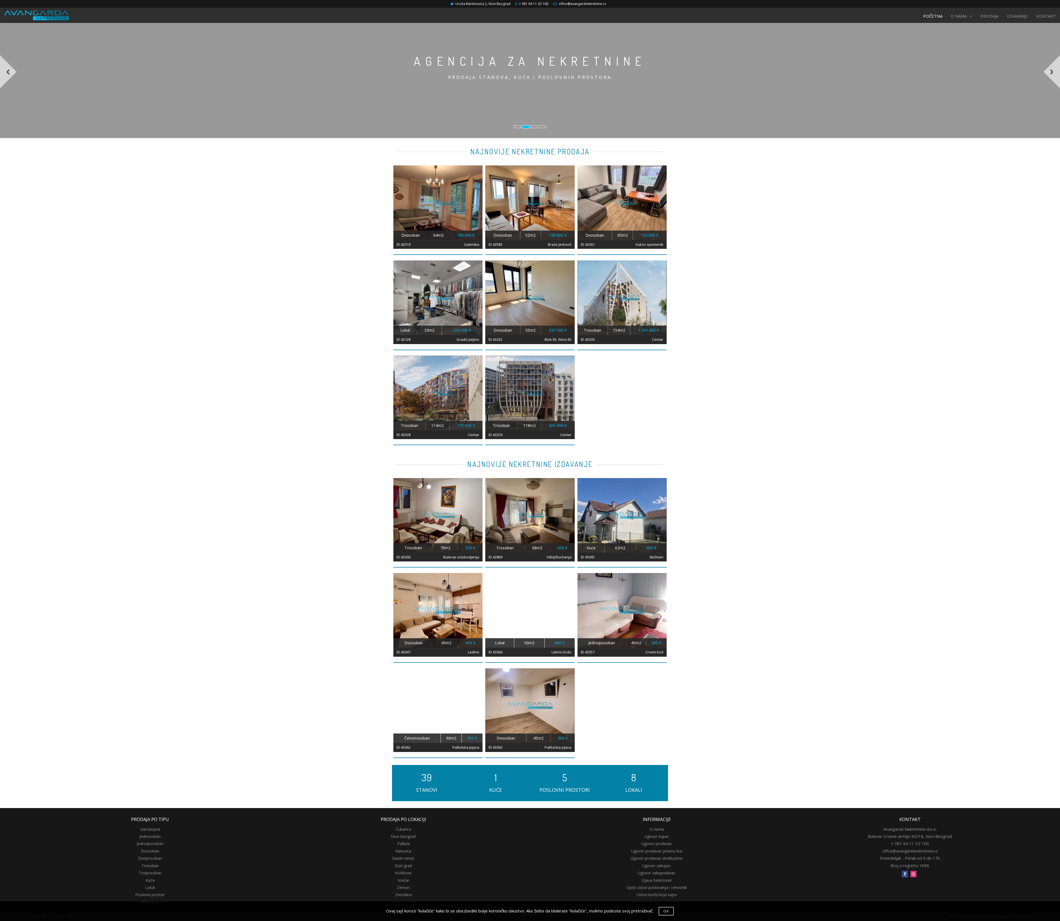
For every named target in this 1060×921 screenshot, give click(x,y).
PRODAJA (989, 16)
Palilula (403, 843)
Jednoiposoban (150, 843)
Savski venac (403, 858)
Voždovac (403, 872)
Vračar (403, 880)
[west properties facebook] (905, 874)
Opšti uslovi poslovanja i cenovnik (657, 887)
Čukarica (403, 829)
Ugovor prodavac (656, 843)
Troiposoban (150, 872)
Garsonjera (150, 829)
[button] (116, 96)
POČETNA (932, 16)
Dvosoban (150, 851)
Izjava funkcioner (657, 880)
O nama (657, 829)
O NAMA (959, 16)
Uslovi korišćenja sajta (657, 894)
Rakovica (403, 851)
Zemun (403, 887)
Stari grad (403, 865)
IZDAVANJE (1017, 16)
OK (666, 911)
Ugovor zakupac (656, 865)
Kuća (150, 880)
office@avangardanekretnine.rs (910, 851)
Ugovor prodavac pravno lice (656, 851)
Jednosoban (150, 836)
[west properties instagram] (913, 874)
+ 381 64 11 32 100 (533, 3)
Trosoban (150, 865)
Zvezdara (403, 894)
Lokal (150, 887)
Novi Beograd (403, 836)
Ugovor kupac (656, 836)
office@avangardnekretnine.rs (582, 3)
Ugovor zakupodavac (656, 872)
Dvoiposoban (150, 858)
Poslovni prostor (150, 894)
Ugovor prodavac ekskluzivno (656, 858)
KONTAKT (1046, 16)
